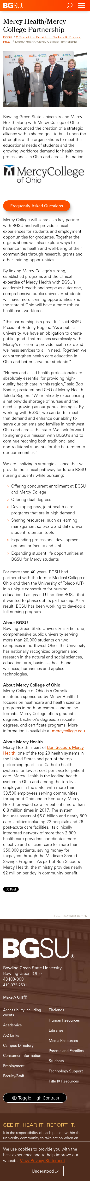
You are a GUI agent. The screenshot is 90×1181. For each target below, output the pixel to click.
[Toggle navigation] (81, 5)
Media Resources (63, 1040)
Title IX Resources (64, 1081)
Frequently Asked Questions (36, 205)
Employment (13, 1066)
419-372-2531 (15, 985)
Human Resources (64, 1020)
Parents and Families (66, 1050)
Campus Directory (18, 1045)
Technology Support (66, 1071)
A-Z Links (11, 1035)
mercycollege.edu (68, 730)
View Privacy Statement (42, 1160)
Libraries (56, 1030)
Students (56, 1061)
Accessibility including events (22, 1012)
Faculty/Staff (13, 1076)
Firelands (56, 1010)
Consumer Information (22, 1055)
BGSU (7, 37)
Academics (12, 1025)
